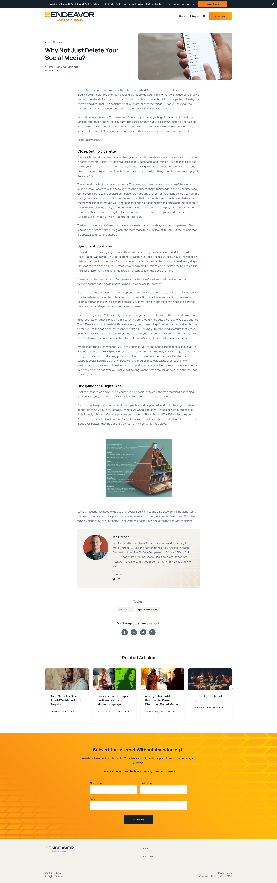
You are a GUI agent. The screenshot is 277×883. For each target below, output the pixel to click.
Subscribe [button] (219, 16)
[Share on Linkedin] (134, 632)
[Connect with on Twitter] (115, 579)
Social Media (125, 609)
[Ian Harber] (95, 547)
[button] (232, 688)
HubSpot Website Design (208, 876)
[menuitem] (193, 16)
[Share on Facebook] (124, 632)
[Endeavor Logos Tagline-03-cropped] (65, 16)
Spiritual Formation (148, 609)
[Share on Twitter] (143, 632)
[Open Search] (204, 16)
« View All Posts (53, 42)
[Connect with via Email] (120, 579)
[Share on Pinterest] (152, 632)
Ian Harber (53, 70)
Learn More (211, 4)
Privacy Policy (225, 872)
